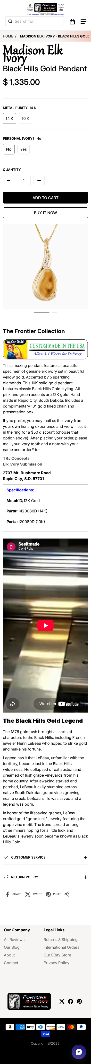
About (9, 955)
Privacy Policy (56, 962)
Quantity (12, 170)
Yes (23, 149)
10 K (25, 118)
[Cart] (72, 21)
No (8, 149)
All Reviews (14, 939)
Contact (11, 962)
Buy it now (45, 212)
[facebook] (70, 1001)
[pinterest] (79, 1001)
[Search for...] (10, 21)
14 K (9, 118)
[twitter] (62, 1001)
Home (8, 36)
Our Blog (12, 947)
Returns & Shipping (61, 939)
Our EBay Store (57, 955)
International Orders (61, 947)
